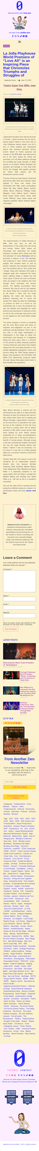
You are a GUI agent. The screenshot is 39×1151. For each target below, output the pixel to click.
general (15, 896)
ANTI (5, 828)
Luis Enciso (20, 921)
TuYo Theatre (9, 1029)
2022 (27, 818)
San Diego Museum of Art (19, 971)
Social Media (9, 996)
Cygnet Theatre (17, 871)
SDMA (25, 979)
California (7, 848)
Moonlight (15, 926)
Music (6, 934)
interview (7, 906)
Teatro (33, 999)
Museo (27, 929)
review (23, 966)
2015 (11, 818)
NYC (20, 944)
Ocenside (31, 946)
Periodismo (8, 959)
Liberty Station (9, 916)
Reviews (6, 46)
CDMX (6, 851)
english (17, 886)
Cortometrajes (9, 868)
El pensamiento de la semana (23, 883)
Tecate (6, 1006)
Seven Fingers (20, 994)
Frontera (7, 896)
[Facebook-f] (13, 36)
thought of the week (12, 1021)
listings (25, 916)
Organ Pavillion (16, 954)
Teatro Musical (24, 1004)
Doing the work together (22, 878)
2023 (33, 818)
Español (7, 889)
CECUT (13, 851)
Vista (22, 1031)
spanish (7, 999)
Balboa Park (17, 836)
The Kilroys (17, 1011)
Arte (26, 828)
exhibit (21, 889)
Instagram (28, 904)
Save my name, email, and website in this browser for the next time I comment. (19, 623)
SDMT (31, 979)
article (31, 828)
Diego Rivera (25, 873)
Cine (16, 856)
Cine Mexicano (25, 856)
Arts (5, 831)
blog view (7, 841)
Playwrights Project (11, 961)
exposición (29, 889)
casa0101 (16, 848)
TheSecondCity (28, 1019)
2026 (17, 821)
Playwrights (30, 959)
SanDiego (25, 976)
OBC (25, 944)
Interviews (15, 811)
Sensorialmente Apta (12, 991)
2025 (11, 821)
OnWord (7, 951)
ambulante (8, 826)
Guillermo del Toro (26, 896)
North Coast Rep (10, 944)
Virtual (15, 1031)
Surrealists (25, 999)
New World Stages (15, 941)
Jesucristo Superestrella (13, 909)
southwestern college (23, 996)
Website (6, 612)
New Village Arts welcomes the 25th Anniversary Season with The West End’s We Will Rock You (28, 691)
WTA (16, 154)
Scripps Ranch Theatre (12, 979)
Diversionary (29, 876)
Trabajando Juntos (11, 1026)
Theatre (18, 1019)
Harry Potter (8, 899)
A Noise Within (9, 823)
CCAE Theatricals (28, 848)
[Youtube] (24, 36)
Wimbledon (26, 256)
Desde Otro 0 (13, 873)
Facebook (7, 891)
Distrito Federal (17, 876)
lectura (13, 914)
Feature (15, 806)
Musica (12, 934)
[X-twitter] (18, 36)
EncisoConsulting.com (27, 1082)
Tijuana (24, 1021)
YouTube (7, 1036)
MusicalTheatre (23, 934)
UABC (18, 1029)
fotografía (29, 891)
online (15, 949)
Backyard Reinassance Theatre (16, 833)
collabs (6, 863)
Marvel (19, 924)
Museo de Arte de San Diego (15, 931)
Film (22, 891)
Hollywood (19, 899)
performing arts (24, 956)
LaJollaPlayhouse (18, 911)
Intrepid (15, 906)
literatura (7, 919)
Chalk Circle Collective (13, 853)
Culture (6, 871)
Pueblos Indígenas (17, 964)
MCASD (27, 924)
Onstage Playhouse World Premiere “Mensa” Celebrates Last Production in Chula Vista (28, 676)
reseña (16, 966)
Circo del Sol (17, 858)
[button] (19, 41)
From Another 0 (24, 894)
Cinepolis (7, 858)
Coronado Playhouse (27, 866)
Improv (13, 904)
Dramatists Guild (15, 881)
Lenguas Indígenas (24, 914)
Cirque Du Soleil (10, 861)
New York (28, 941)
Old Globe (8, 949)
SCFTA (33, 976)
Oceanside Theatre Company (15, 946)
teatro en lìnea (9, 1001)
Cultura (30, 868)
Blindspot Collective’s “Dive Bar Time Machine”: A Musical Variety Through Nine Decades (27, 708)
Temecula (14, 1006)
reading (29, 964)
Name (6, 596)
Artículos (32, 811)
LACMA (7, 911)
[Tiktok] (21, 36)
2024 (6, 821)
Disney (6, 876)
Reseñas (7, 814)
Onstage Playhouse (26, 949)
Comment (7, 569)
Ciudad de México (25, 861)
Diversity (7, 878)
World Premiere (17, 1034)
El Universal (8, 886)
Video (21, 806)
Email (6, 604)
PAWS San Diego (10, 956)
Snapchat (31, 994)
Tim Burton (18, 1024)
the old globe (16, 1016)
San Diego (18, 969)
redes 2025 (8, 966)
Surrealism (15, 999)
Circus (26, 858)
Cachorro (24, 846)
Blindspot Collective (24, 838)
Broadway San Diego (21, 843)
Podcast (24, 811)
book (15, 841)
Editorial (21, 809)
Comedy (14, 863)
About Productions (24, 823)
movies (23, 926)
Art (21, 828)
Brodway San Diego (11, 846)
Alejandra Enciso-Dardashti (16, 94)
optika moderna (17, 951)
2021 (22, 818)
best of (32, 836)
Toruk (27, 1024)
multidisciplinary (17, 929)
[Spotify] (26, 36)
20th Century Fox (28, 821)
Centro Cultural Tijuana (27, 851)
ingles (20, 904)
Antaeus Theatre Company (23, 826)
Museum (31, 931)
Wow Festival (30, 1034)
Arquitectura (14, 828)
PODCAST (24, 961)
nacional (7, 936)
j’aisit (22, 906)
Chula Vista (8, 856)
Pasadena (27, 954)
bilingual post (9, 838)
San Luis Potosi (14, 976)
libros (19, 916)
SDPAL (6, 981)
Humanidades (9, 901)
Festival (16, 891)
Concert (14, 866)
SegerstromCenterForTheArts (15, 986)
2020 (16, 818)
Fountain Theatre (10, 894)
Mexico (6, 926)
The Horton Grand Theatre (14, 1009)
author (11, 831)
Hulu (27, 899)
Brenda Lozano (24, 841)
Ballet (25, 836)
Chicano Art (28, 853)
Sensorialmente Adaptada (21, 989)
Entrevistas (30, 809)
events (14, 889)
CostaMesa (21, 868)
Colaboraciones (10, 809)
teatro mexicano (10, 1004)
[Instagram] (15, 36)
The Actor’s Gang (26, 1006)
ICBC (18, 901)
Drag (5, 881)
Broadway (8, 843)
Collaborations (19, 804)
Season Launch (16, 981)
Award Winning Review (24, 831)
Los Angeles (17, 919)
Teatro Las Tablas (23, 1001)
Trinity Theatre (25, 1026)
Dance (27, 871)
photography (19, 959)
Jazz (27, 906)
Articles (7, 811)
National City (17, 936)
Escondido (26, 886)
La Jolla (27, 909)
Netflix (26, 936)
